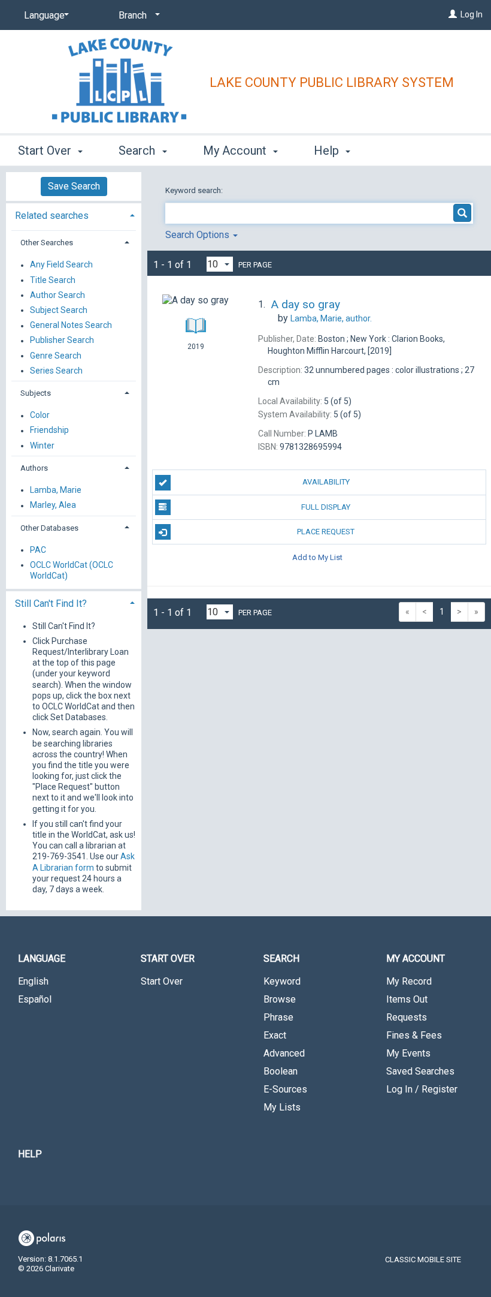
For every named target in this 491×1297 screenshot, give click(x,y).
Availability (326, 481)
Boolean (280, 1071)
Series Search (56, 370)
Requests (406, 1017)
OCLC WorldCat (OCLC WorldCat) (71, 570)
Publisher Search (62, 340)
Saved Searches (420, 1071)
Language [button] (41, 958)
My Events (408, 1053)
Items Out (407, 999)
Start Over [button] (46, 150)
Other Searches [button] (46, 242)
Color (40, 415)
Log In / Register (421, 1089)
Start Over (162, 981)
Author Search (57, 295)
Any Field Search (61, 265)
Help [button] (328, 150)
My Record (409, 981)
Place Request (325, 531)
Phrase (278, 1017)
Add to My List (317, 556)
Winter (42, 445)
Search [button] (138, 150)
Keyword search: (195, 190)
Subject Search (58, 310)
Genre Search (55, 355)
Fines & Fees (414, 1035)
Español (34, 999)
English (33, 981)
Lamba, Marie (55, 490)
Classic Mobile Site (423, 1259)
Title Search (52, 280)
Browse (279, 999)
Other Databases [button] (49, 527)
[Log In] (452, 14)
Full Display (325, 506)
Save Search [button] (74, 186)
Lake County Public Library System (332, 82)
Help (30, 1154)
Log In (471, 14)
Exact (274, 1035)
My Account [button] (236, 150)
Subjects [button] (35, 393)
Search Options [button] (198, 234)
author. (331, 318)
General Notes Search (71, 325)
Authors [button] (34, 468)
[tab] (73, 214)
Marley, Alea (53, 505)
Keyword (282, 981)
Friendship (49, 430)
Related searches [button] (52, 215)
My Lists (282, 1107)
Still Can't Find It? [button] (51, 603)
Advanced (284, 1053)
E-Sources (285, 1089)
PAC (38, 550)
